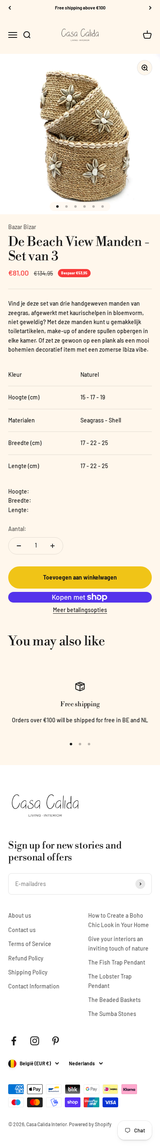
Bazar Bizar (22, 226)
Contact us (22, 929)
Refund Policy (25, 958)
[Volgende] (150, 8)
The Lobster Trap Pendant (110, 981)
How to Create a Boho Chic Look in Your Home (118, 920)
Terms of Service (29, 943)
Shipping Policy (28, 972)
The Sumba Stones (112, 1013)
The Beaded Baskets (114, 999)
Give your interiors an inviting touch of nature (118, 943)
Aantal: (17, 528)
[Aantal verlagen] (19, 546)
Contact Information (33, 986)
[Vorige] (9, 8)
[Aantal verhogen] (52, 546)
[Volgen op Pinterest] (55, 1040)
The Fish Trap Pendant (116, 962)
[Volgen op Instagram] (34, 1040)
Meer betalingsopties (80, 609)
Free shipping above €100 (80, 7)
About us (19, 915)
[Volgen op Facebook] (13, 1040)
